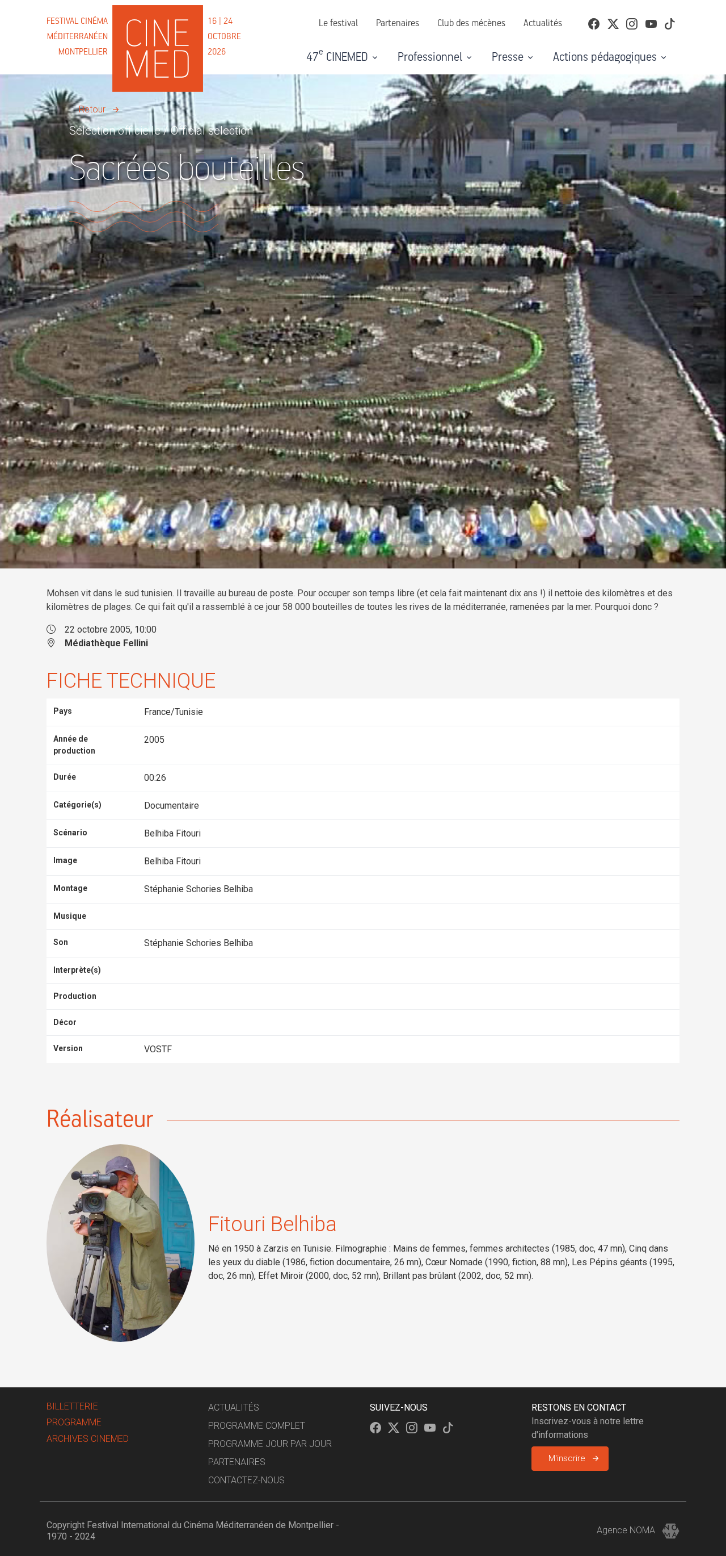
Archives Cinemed (88, 1438)
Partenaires (397, 23)
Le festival (338, 23)
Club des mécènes (471, 23)
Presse (508, 57)
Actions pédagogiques (605, 57)
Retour (92, 109)
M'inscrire (566, 1458)
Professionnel (430, 57)
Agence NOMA (627, 1530)
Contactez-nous (246, 1480)
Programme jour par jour (270, 1443)
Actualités (543, 23)
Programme (74, 1422)
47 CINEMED (337, 55)
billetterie (72, 1406)
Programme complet (256, 1425)
